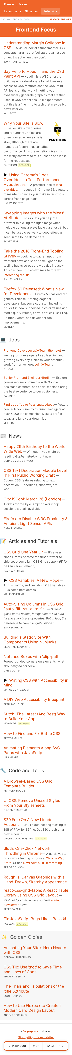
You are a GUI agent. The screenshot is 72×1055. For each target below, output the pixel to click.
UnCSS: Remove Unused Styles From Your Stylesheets (32, 803)
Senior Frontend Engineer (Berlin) (28, 378)
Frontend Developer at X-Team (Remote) (32, 350)
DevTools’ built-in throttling (42, 863)
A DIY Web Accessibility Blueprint (34, 699)
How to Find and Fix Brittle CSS (32, 733)
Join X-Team (43, 364)
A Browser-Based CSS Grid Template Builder (28, 783)
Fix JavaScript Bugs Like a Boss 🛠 (35, 918)
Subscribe (50, 11)
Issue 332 (53, 1046)
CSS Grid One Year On (24, 552)
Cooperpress (30, 1031)
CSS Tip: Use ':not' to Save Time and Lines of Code (33, 969)
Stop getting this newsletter (36, 1037)
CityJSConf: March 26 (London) (32, 499)
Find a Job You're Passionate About (29, 404)
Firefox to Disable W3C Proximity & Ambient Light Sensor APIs (36, 521)
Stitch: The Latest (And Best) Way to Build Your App (34, 716)
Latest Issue (12, 11)
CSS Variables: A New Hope (34, 580)
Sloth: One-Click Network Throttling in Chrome (27, 851)
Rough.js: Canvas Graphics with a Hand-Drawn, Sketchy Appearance (35, 879)
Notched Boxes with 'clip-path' (32, 656)
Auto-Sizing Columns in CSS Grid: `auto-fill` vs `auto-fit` (34, 606)
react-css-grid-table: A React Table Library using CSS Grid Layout (36, 892)
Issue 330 (19, 1046)
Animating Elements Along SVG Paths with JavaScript (32, 750)
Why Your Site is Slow (23, 123)
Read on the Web (60, 19)
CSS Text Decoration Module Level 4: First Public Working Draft (35, 473)
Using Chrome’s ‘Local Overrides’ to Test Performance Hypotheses (32, 180)
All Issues (31, 11)
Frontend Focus (16, 4)
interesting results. (17, 275)
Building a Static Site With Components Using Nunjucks (30, 639)
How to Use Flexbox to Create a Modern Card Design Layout (33, 1008)
